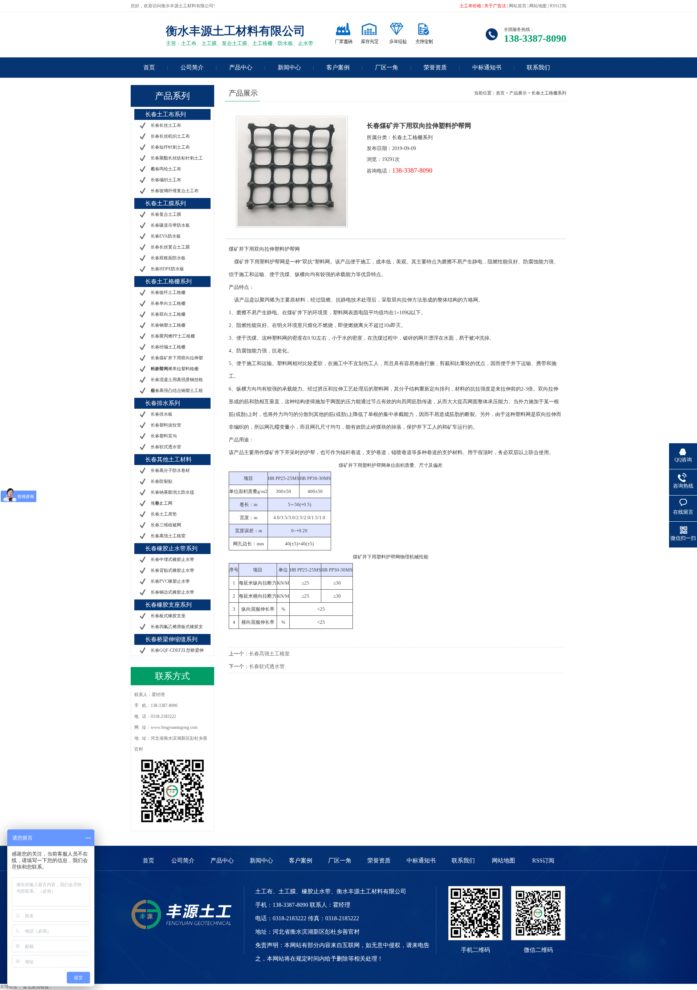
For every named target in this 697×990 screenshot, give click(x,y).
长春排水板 (161, 414)
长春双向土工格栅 (168, 314)
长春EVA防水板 (166, 236)
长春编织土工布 (166, 179)
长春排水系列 (162, 403)
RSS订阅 (558, 5)
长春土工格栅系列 (168, 281)
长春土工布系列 (165, 114)
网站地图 (538, 5)
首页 (149, 67)
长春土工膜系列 (165, 203)
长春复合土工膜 (166, 214)
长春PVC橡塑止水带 (170, 581)
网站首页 (517, 5)
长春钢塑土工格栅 (168, 325)
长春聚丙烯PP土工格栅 (173, 336)
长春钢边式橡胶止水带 (172, 592)
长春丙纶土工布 (166, 168)
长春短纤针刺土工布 (170, 147)
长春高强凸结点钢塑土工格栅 (177, 396)
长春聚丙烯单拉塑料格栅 (175, 368)
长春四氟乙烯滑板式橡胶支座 (177, 632)
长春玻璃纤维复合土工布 (175, 190)
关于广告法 (495, 5)
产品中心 (240, 67)
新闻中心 (289, 67)
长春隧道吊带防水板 (170, 225)
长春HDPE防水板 (167, 268)
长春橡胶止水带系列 (171, 548)
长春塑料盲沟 (164, 436)
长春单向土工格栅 (168, 303)
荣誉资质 (435, 67)
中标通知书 (486, 67)
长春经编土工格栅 (168, 346)
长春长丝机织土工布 (170, 136)
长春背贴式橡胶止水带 (172, 570)
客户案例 (338, 67)
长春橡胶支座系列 (168, 605)
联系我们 (538, 67)
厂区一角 (386, 67)
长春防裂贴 (161, 481)
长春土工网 (161, 503)
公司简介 (192, 67)
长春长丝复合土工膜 (170, 247)
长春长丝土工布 (166, 125)
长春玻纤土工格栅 (168, 292)
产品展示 (518, 93)
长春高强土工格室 (168, 535)
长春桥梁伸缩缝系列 (171, 639)
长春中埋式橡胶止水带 (172, 559)
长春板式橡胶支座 (168, 615)
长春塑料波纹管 (166, 425)
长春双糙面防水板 (168, 257)
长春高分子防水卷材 (170, 470)
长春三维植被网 (166, 525)
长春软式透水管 (166, 446)
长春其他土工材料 (168, 459)
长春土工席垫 (164, 514)
